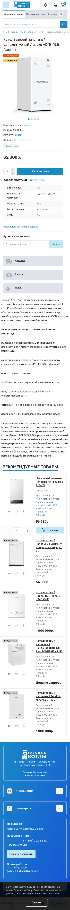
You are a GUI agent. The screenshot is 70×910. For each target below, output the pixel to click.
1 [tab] (29, 119)
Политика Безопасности (35, 772)
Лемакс (26, 125)
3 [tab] (35, 119)
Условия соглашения (35, 775)
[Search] (63, 24)
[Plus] (13, 170)
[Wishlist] (16, 511)
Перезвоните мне (17, 845)
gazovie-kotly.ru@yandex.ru (23, 871)
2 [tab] (32, 119)
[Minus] (13, 173)
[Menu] (6, 5)
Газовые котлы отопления (21, 32)
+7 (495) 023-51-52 (35, 840)
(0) (15, 140)
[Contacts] (55, 5)
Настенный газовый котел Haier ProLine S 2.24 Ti (49, 482)
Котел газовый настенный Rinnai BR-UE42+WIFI (49, 596)
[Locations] (45, 5)
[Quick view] (9, 511)
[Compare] (24, 511)
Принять (36, 902)
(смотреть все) (37, 180)
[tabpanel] (33, 84)
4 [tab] (38, 119)
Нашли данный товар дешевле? (21, 226)
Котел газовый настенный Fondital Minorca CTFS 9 (48, 696)
